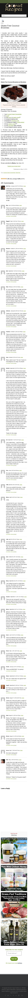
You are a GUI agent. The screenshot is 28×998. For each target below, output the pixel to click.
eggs (7, 116)
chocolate (10, 125)
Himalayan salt (15, 120)
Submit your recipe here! (14, 166)
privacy (20, 963)
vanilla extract (20, 122)
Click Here (14, 835)
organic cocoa (11, 124)
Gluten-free (18, 172)
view (15, 216)
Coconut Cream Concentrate (14, 114)
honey (9, 117)
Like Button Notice (9, 216)
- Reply (24, 186)
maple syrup (16, 117)
